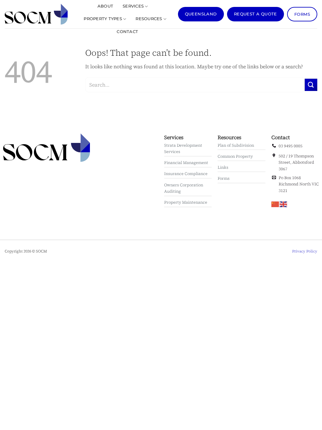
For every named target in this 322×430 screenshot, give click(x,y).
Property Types (103, 18)
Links (223, 167)
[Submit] (311, 85)
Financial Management (186, 162)
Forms (224, 178)
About (105, 6)
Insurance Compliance (186, 173)
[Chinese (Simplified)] (275, 203)
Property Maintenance (185, 202)
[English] (284, 203)
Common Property (235, 156)
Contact (127, 31)
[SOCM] (36, 14)
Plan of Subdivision (236, 145)
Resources (149, 18)
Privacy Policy (304, 251)
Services (133, 6)
